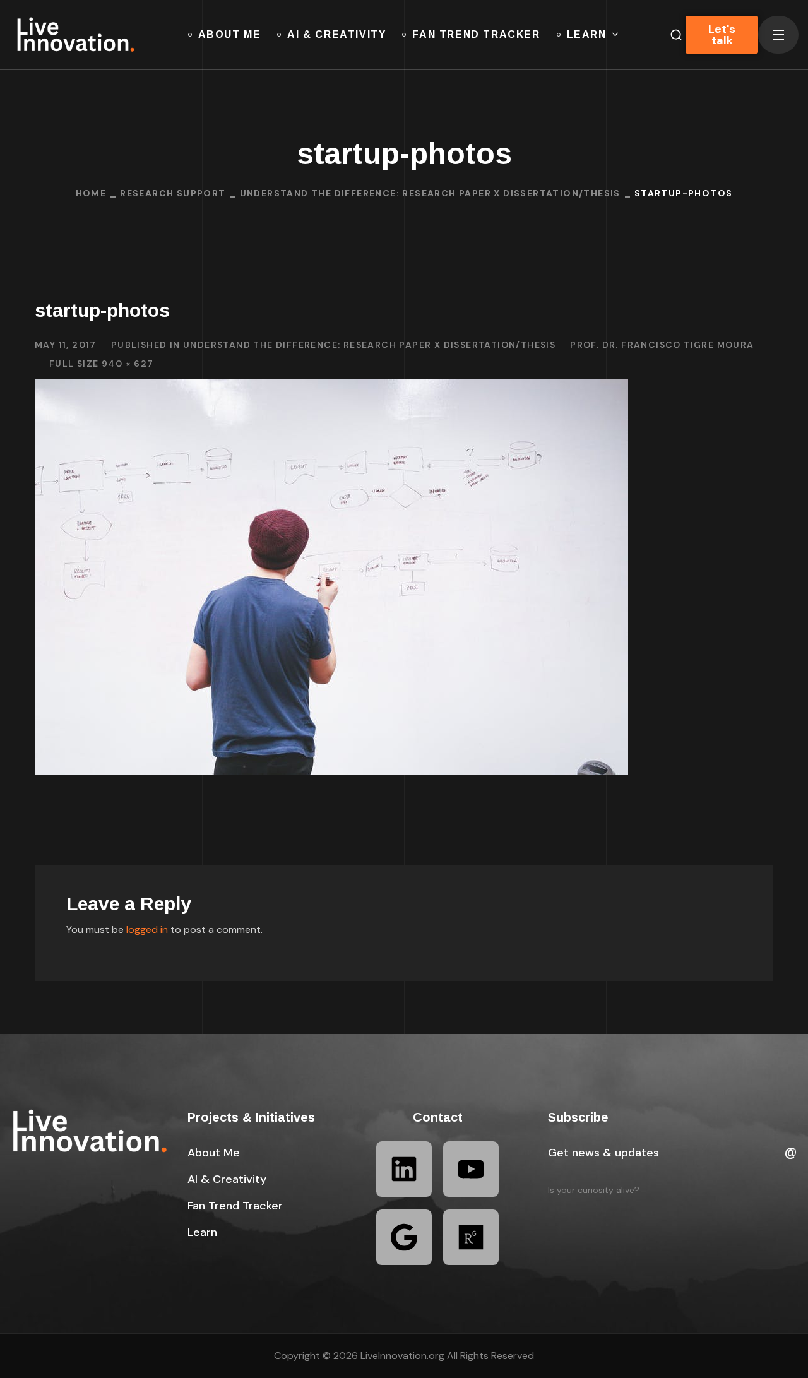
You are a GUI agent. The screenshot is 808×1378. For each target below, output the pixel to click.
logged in (147, 929)
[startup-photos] (331, 388)
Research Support (172, 193)
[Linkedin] (404, 1169)
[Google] (404, 1237)
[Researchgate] (471, 1237)
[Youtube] (471, 1169)
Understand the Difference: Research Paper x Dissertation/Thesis (430, 193)
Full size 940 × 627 (101, 363)
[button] (213, 1153)
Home (91, 193)
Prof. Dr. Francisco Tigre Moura (662, 344)
